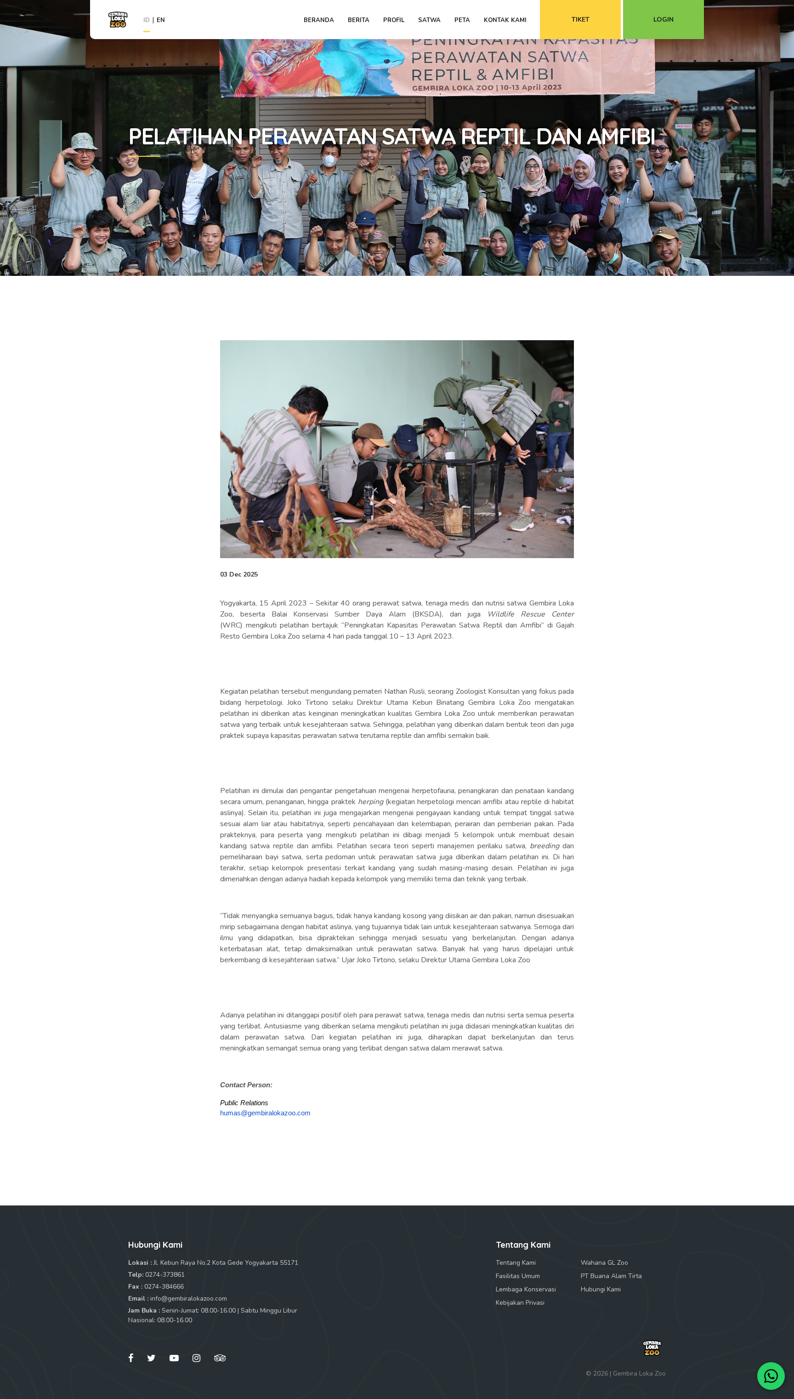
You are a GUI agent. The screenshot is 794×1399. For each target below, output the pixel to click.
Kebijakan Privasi (520, 1302)
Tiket (581, 19)
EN (161, 20)
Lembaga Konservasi (526, 1289)
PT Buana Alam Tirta (611, 1276)
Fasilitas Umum (518, 1276)
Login (663, 19)
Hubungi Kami (601, 1289)
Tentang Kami (516, 1262)
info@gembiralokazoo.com (188, 1298)
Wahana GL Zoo (604, 1262)
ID (146, 20)
